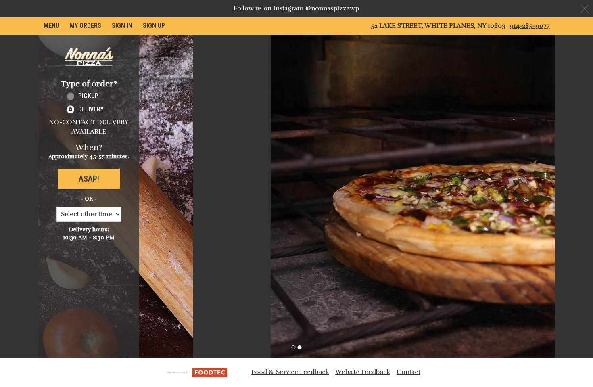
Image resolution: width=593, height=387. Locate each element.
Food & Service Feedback (290, 372)
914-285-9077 (529, 26)
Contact (408, 372)
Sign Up (154, 25)
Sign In (122, 25)
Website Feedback (362, 372)
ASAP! (89, 179)
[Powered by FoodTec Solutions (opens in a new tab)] (197, 372)
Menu (51, 25)
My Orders (85, 25)
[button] (88, 56)
